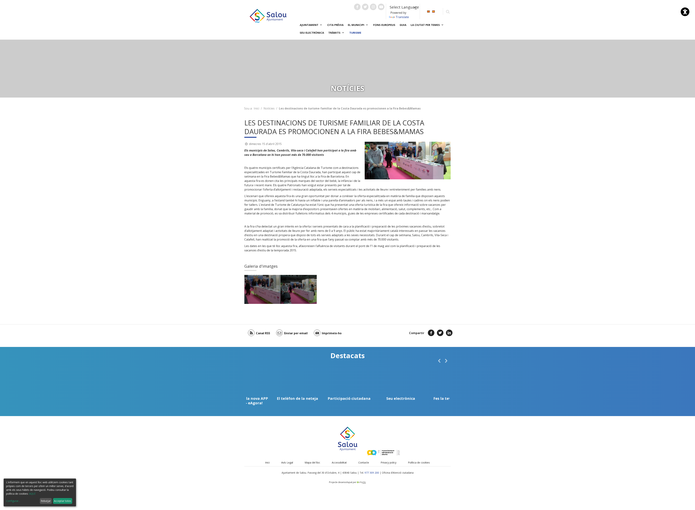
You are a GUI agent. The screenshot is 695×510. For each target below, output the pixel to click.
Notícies (269, 108)
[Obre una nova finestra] (357, 7)
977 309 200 (372, 472)
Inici (256, 108)
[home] (268, 15)
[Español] (433, 11)
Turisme (355, 32)
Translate (402, 17)
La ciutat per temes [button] (426, 25)
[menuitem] (428, 11)
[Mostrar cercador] (447, 11)
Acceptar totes (62, 501)
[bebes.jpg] (262, 289)
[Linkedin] (449, 333)
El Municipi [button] (356, 25)
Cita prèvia (335, 25)
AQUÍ (32, 493)
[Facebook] (431, 333)
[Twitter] (440, 333)
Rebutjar (46, 501)
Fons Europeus (384, 25)
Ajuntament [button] (309, 25)
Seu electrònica (312, 32)
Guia (403, 25)
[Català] (428, 11)
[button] (439, 360)
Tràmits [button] (334, 32)
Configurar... (13, 501)
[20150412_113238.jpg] (299, 289)
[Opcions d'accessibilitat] (685, 11)
